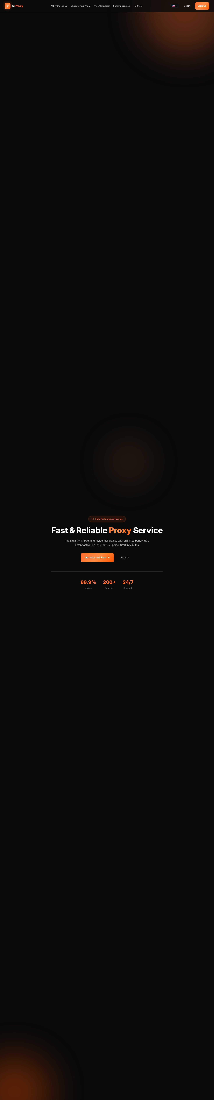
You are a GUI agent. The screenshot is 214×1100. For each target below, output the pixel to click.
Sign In (124, 557)
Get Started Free (95, 557)
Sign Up (202, 5)
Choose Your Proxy (80, 6)
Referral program (121, 6)
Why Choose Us (59, 6)
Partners (138, 6)
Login (187, 5)
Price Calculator (102, 6)
